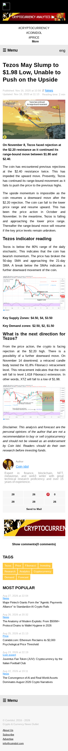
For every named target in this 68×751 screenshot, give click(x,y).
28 (13, 494)
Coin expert (9, 654)
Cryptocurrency (42, 571)
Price (18, 565)
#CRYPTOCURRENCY (34, 28)
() (34, 544)
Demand (9, 577)
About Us (8, 730)
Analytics (25, 571)
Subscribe (8, 734)
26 (33, 494)
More (35, 41)
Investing (45, 565)
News (49, 90)
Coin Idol (22, 466)
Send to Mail (34, 509)
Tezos (8, 565)
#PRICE (34, 37)
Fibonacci (30, 565)
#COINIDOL (34, 32)
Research (10, 571)
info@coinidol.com (13, 743)
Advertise (8, 738)
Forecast (23, 577)
